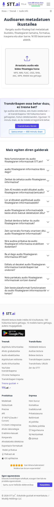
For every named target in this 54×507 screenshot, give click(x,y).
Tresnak (13, 11)
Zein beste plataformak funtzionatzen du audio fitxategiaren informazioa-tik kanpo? (25, 290)
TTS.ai (23, 4)
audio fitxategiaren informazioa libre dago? (25, 170)
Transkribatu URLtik (38, 363)
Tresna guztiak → (10, 383)
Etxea (4, 11)
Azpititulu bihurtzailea (12, 346)
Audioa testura (36, 351)
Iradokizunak (35, 409)
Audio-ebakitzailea (11, 355)
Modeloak (6, 401)
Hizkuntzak (7, 405)
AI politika (33, 421)
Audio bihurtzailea (11, 363)
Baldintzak (34, 417)
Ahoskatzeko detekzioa (12, 441)
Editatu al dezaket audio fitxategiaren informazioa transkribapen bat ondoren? (25, 267)
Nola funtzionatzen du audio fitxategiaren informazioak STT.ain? (24, 160)
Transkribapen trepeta (12, 379)
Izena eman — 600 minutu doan (27, 131)
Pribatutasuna (35, 413)
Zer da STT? (34, 367)
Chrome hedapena (11, 375)
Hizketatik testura (37, 346)
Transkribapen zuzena (39, 359)
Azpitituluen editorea (12, 359)
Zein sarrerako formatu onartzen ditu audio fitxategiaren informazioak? (25, 232)
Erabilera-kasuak (10, 433)
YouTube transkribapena (9, 369)
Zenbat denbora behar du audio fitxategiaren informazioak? (22, 222)
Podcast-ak (9, 454)
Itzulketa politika (37, 426)
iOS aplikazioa (11, 458)
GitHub (34, 438)
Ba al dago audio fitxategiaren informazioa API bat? (21, 255)
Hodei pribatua (9, 450)
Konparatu (7, 437)
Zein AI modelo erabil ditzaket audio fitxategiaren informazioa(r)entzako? (25, 191)
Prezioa (5, 409)
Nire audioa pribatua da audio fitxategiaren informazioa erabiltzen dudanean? (24, 243)
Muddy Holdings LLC (12, 498)
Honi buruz (34, 401)
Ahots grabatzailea (11, 351)
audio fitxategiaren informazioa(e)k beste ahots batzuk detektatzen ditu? (25, 212)
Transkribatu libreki (27, 126)
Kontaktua (34, 405)
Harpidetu (45, 484)
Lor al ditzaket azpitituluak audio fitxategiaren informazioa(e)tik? (22, 201)
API (3, 413)
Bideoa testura (36, 355)
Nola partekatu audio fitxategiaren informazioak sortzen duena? (23, 279)
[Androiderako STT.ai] (13, 333)
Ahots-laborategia (10, 429)
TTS (5, 387)
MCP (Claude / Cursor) (10, 419)
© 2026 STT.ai (9, 495)
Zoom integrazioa (12, 424)
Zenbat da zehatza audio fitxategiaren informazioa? (25, 181)
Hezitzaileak (37, 434)
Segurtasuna (37, 430)
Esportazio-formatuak (12, 445)
